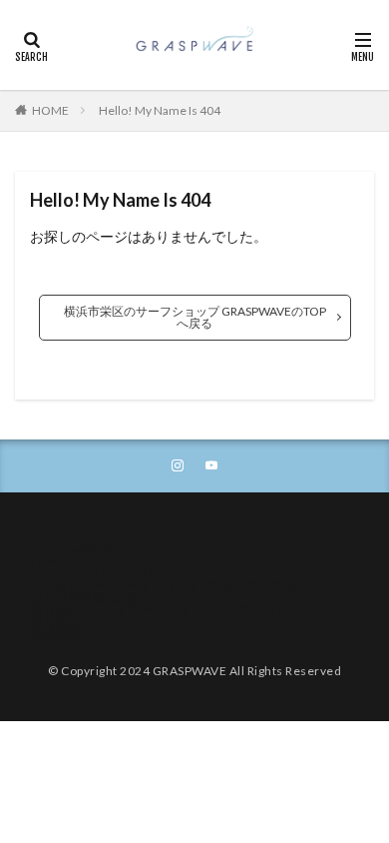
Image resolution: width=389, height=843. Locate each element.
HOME (50, 110)
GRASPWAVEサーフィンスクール (120, 549)
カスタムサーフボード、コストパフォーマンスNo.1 (170, 585)
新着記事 (56, 633)
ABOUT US (61, 537)
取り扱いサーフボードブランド (115, 621)
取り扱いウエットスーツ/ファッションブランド (159, 609)
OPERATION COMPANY (96, 573)
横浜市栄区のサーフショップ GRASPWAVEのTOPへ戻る (195, 317)
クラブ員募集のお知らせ (98, 597)
